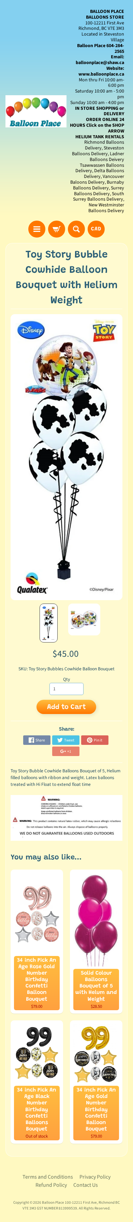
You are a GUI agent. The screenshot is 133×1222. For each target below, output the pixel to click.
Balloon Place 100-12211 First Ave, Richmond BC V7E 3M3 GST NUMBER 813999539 (71, 1205)
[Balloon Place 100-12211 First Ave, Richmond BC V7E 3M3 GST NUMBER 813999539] (35, 111)
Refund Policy (51, 1185)
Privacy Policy (94, 1177)
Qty (66, 679)
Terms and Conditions (48, 1177)
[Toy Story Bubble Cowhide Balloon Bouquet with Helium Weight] (49, 623)
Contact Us (85, 1185)
